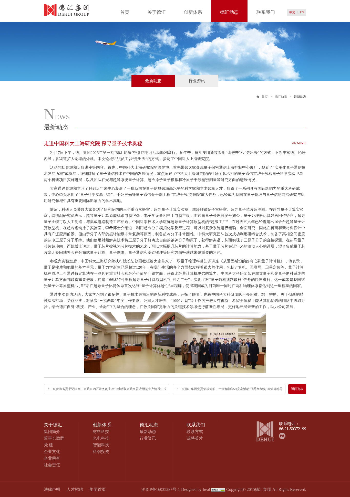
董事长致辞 (54, 438)
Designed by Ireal (195, 489)
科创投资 (101, 451)
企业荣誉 (52, 458)
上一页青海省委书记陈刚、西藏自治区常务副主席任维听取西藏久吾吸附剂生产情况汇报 (107, 389)
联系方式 (195, 431)
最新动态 (153, 81)
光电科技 (101, 438)
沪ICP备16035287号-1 (160, 489)
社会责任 (52, 465)
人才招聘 (75, 489)
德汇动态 (229, 12)
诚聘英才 (195, 438)
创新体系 (193, 12)
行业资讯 (197, 81)
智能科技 (101, 445)
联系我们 (265, 12)
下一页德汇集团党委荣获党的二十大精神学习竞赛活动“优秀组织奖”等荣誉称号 (229, 389)
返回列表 (297, 389)
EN (302, 12)
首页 (124, 12)
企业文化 (52, 451)
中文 (292, 12)
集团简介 (52, 431)
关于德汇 (156, 12)
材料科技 (101, 431)
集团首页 (97, 489)
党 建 (48, 445)
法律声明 (52, 489)
